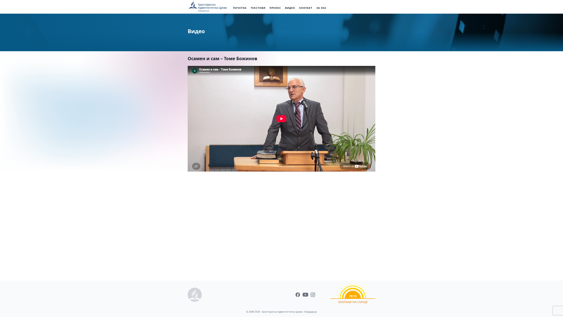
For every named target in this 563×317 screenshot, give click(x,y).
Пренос (275, 8)
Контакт (305, 8)
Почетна (240, 8)
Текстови (258, 8)
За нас (321, 8)
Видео (290, 8)
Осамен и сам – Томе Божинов (222, 58)
